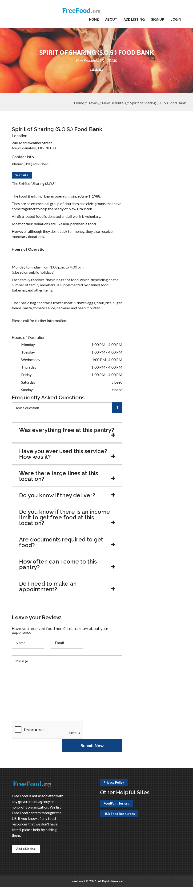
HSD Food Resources (119, 814)
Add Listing (134, 19)
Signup (157, 19)
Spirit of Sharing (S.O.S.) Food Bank (158, 103)
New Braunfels (114, 103)
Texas (93, 103)
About (111, 19)
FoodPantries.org (116, 803)
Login (175, 19)
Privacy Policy (114, 782)
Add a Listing (26, 849)
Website (21, 175)
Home (94, 19)
